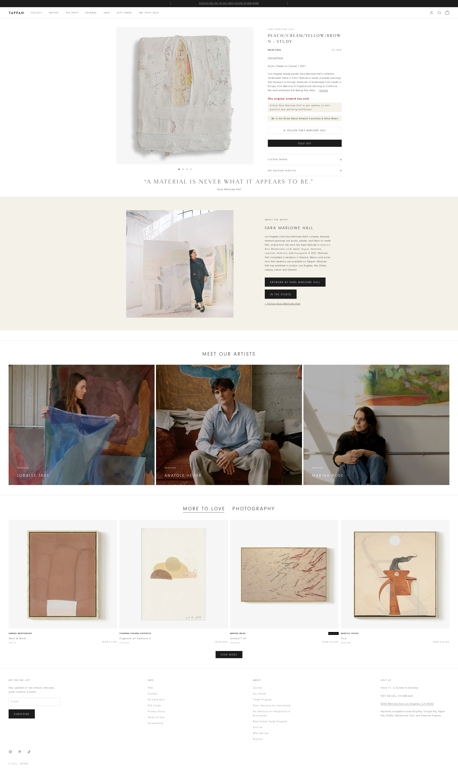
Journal (91, 12)
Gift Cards (124, 12)
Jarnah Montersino (20, 633)
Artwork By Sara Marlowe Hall (295, 282)
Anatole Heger (350, 633)
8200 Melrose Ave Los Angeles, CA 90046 (407, 703)
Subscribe (22, 714)
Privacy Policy (156, 711)
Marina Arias (238, 633)
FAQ (150, 687)
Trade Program (262, 699)
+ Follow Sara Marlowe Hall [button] (282, 303)
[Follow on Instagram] (10, 752)
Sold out (304, 143)
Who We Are (261, 733)
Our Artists (259, 693)
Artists (54, 12)
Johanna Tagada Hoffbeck (135, 633)
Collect (36, 12)
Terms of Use (156, 717)
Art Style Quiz (149, 12)
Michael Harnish (251, 3)
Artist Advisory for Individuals (272, 705)
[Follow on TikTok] (29, 752)
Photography (253, 509)
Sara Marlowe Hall (281, 29)
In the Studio (280, 294)
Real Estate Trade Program (270, 721)
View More (229, 654)
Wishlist (258, 739)
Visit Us (258, 727)
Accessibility (156, 723)
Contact (153, 693)
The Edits (72, 12)
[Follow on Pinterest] (19, 752)
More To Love (204, 509)
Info (107, 12)
